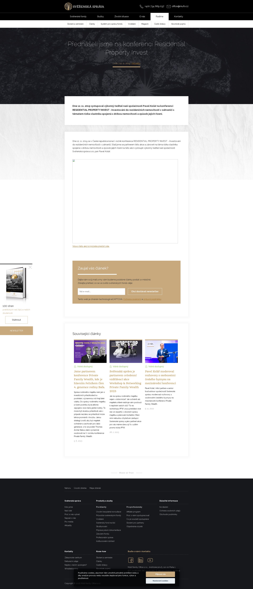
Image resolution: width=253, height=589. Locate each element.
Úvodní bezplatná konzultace (108, 512)
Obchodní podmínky (168, 514)
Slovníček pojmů (103, 569)
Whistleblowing (71, 569)
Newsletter (16, 331)
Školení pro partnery (135, 523)
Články (99, 561)
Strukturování (101, 526)
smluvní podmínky (152, 299)
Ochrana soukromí (132, 299)
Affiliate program (133, 512)
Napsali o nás (70, 518)
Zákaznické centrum (73, 558)
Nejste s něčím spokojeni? (76, 565)
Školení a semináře (104, 558)
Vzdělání (100, 519)
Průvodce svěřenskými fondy (108, 515)
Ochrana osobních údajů (169, 511)
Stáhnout (16, 320)
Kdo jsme (69, 507)
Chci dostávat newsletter (145, 291)
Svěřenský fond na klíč (105, 523)
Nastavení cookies (160, 581)
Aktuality (136, 63)
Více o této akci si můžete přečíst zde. (90, 246)
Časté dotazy (101, 565)
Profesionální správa (104, 537)
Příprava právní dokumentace (108, 530)
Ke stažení (163, 507)
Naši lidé (68, 511)
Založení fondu (102, 534)
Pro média (69, 522)
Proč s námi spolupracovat (137, 515)
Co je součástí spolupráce (137, 519)
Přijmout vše (160, 574)
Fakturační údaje (71, 561)
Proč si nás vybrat (72, 514)
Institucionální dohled (105, 541)
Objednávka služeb (134, 526)
